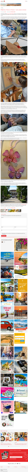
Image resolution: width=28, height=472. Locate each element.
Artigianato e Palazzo (24, 204)
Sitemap (2, 470)
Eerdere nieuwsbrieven (13, 458)
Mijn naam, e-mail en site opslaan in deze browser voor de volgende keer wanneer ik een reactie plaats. (13, 234)
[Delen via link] (14, 11)
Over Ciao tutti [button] (23, 466)
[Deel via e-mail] (12, 11)
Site (1, 230)
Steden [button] (9, 466)
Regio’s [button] (2, 466)
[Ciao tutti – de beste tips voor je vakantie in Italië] (3, 1)
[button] (8, 446)
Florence (2, 7)
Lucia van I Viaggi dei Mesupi (10, 13)
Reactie (2, 217)
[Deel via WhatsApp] (13, 11)
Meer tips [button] (16, 466)
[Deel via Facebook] (11, 11)
